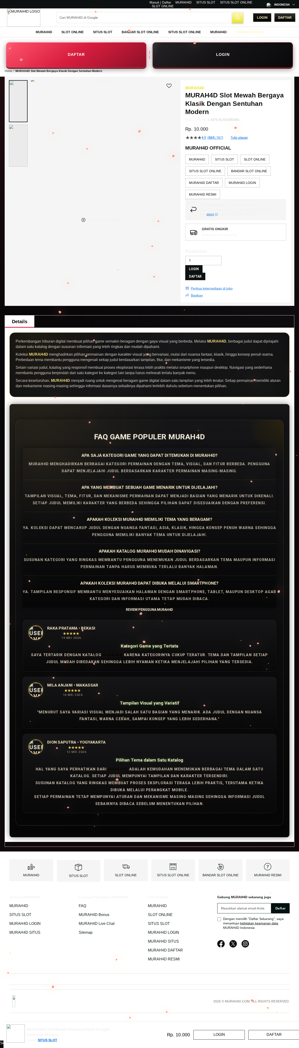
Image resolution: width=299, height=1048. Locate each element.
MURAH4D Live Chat (96, 924)
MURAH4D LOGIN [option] (242, 183)
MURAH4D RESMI (267, 875)
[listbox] (235, 177)
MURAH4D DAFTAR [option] (204, 183)
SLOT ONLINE (163, 6)
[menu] (149, 32)
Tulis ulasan (239, 137)
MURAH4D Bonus (94, 915)
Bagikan (197, 295)
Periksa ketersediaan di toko (212, 288)
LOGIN (223, 54)
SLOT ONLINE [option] (255, 159)
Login (262, 17)
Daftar (285, 17)
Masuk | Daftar (160, 2)
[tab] (19, 321)
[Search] (237, 17)
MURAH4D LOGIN (25, 924)
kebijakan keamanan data (259, 923)
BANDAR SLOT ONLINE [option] (249, 171)
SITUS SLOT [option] (224, 159)
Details (19, 321)
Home (8, 71)
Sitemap (86, 932)
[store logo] (23, 17)
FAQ (82, 906)
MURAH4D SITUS (24, 932)
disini (210, 214)
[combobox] (150, 17)
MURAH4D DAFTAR (165, 950)
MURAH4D (183, 2)
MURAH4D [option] (197, 159)
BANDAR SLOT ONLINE (220, 875)
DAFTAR (76, 54)
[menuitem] (44, 32)
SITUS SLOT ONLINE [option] (205, 171)
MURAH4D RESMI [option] (202, 194)
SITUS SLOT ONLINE (236, 2)
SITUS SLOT (205, 2)
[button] (18, 101)
